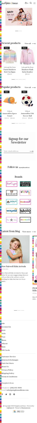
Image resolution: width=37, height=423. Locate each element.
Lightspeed (10, 408)
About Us (5, 367)
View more (26, 232)
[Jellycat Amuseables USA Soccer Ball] (27, 100)
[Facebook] (2, 394)
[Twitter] (6, 394)
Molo (3, 347)
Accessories (6, 327)
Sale (3, 323)
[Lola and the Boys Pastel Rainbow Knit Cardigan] (9, 56)
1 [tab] (17, 29)
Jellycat (4, 343)
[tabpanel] (18, 17)
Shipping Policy (7, 373)
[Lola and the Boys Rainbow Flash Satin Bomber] (27, 56)
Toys (3, 337)
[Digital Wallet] (20, 412)
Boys (3, 330)
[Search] (31, 3)
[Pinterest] (14, 394)
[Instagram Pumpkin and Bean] (10, 394)
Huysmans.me (25, 408)
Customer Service (8, 357)
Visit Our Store (7, 363)
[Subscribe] (31, 151)
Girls (3, 333)
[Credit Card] (15, 412)
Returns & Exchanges (9, 360)
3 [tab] (20, 79)
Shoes (3, 340)
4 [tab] (24, 79)
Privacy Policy (7, 370)
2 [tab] (20, 29)
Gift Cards (5, 350)
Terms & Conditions (9, 377)
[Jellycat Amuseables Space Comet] (9, 100)
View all (28, 43)
